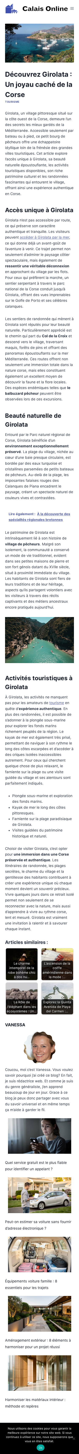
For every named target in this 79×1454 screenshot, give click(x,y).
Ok (41, 1447)
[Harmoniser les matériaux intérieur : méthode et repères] (39, 1373)
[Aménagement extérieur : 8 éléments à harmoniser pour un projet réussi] (39, 1314)
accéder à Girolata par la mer (44, 237)
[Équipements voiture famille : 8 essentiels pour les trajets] (39, 1254)
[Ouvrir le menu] (72, 8)
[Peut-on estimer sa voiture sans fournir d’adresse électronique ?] (39, 1195)
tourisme (56, 703)
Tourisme (12, 101)
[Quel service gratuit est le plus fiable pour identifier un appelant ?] (39, 1136)
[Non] (74, 1438)
